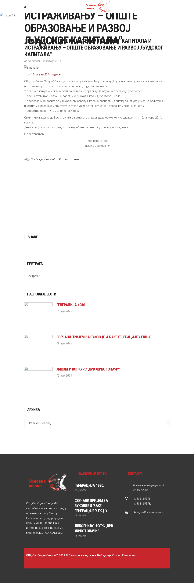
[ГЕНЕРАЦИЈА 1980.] (38, 316)
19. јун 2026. (64, 343)
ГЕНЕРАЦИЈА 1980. (71, 305)
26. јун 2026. (64, 311)
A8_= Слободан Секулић (39, 159)
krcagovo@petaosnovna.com (149, 512)
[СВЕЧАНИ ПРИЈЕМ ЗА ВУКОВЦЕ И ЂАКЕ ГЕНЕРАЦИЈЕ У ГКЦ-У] (38, 349)
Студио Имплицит (123, 555)
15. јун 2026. (64, 375)
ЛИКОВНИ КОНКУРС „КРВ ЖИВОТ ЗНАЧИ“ (88, 369)
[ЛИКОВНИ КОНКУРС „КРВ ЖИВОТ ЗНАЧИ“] (38, 381)
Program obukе (69, 159)
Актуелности (32, 61)
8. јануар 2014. (52, 61)
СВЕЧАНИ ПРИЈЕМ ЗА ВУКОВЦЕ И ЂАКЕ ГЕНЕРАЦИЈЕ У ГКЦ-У (103, 337)
